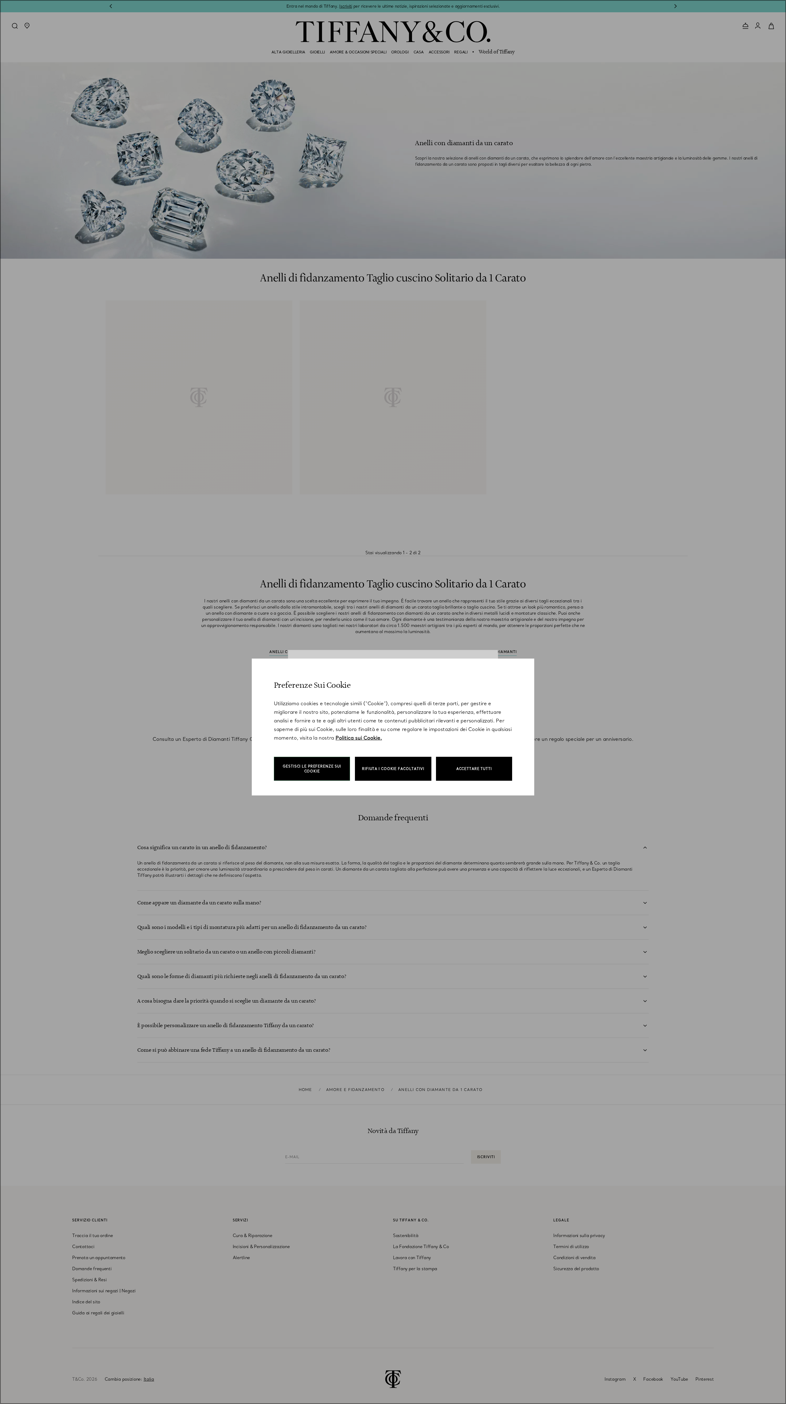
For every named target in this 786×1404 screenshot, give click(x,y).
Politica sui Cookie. (359, 738)
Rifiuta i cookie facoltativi (393, 769)
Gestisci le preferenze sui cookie (312, 768)
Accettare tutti (474, 769)
